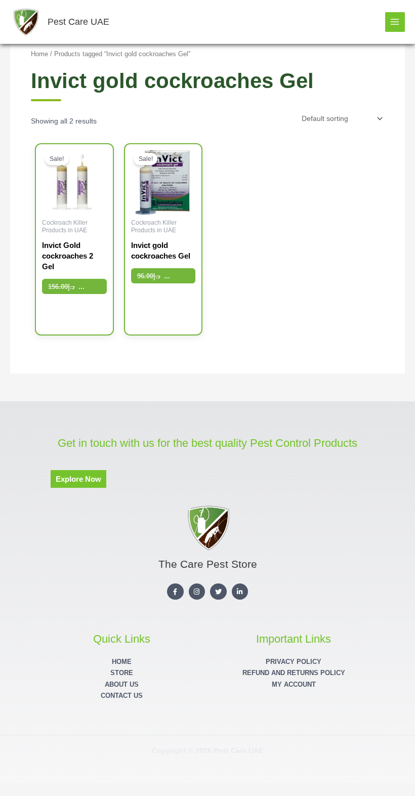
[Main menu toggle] (395, 22)
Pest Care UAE (78, 21)
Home (39, 54)
